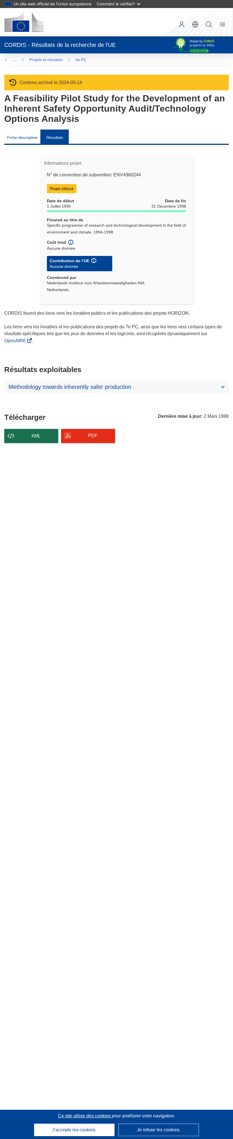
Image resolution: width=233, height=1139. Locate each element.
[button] (195, 24)
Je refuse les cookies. (158, 1129)
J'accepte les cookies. (74, 1129)
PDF (92, 435)
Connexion (181, 24)
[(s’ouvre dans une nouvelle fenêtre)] (23, 22)
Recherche (209, 24)
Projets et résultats (46, 59)
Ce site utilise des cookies (85, 1115)
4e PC (80, 59)
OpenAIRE (15, 340)
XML (36, 435)
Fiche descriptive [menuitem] (22, 137)
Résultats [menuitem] (54, 137)
